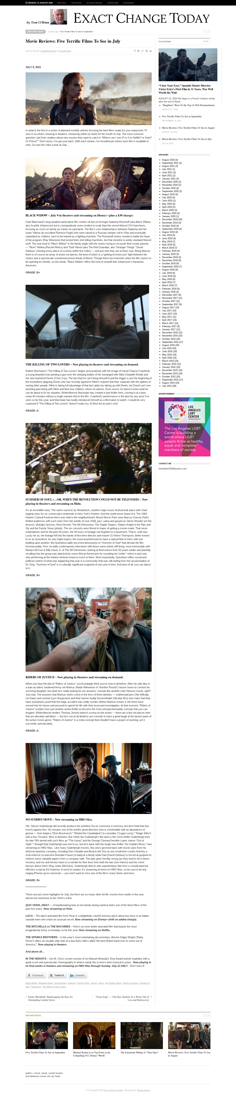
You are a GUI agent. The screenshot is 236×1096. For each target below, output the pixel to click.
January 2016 (169, 367)
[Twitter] (138, 51)
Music (101, 983)
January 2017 (169, 329)
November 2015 (170, 373)
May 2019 (167, 241)
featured (72, 983)
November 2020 (170, 185)
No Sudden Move (113, 983)
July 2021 (167, 169)
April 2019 (167, 244)
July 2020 (167, 197)
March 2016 (168, 361)
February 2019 (169, 251)
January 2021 (169, 178)
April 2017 (167, 320)
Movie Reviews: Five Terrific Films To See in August (188, 127)
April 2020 (167, 207)
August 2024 (168, 160)
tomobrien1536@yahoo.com (173, 468)
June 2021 (167, 172)
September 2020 (170, 191)
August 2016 (168, 345)
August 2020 (168, 194)
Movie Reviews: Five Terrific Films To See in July (187, 139)
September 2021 (170, 163)
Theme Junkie (143, 1090)
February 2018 (169, 288)
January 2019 (169, 254)
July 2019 (167, 235)
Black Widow (32, 983)
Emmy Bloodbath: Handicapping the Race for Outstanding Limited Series (50, 998)
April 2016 (167, 357)
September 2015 (170, 379)
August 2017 (168, 307)
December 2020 (170, 181)
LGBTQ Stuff (112, 3)
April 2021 (167, 175)
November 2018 (170, 260)
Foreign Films (83, 983)
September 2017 (170, 304)
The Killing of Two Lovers (54, 987)
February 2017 (169, 326)
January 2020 (169, 216)
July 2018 (167, 273)
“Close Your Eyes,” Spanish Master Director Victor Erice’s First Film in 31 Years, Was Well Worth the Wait (186, 89)
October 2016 (169, 339)
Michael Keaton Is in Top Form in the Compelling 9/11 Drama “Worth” (91, 1054)
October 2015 (169, 376)
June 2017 (167, 313)
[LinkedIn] (150, 51)
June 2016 (167, 351)
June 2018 (167, 276)
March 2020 (168, 210)
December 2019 (170, 219)
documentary (60, 983)
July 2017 (167, 310)
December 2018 (170, 257)
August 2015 (168, 383)
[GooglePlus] (142, 51)
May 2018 (167, 279)
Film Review (76, 3)
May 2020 (167, 204)
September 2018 (170, 266)
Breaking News (46, 983)
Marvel (94, 983)
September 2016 (170, 342)
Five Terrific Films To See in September (76, 32)
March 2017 (168, 323)
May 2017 (167, 317)
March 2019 (168, 247)
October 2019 (169, 226)
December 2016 (170, 332)
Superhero (36, 987)
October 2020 (169, 188)
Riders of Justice (130, 983)
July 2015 (167, 386)
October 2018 (169, 263)
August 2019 (168, 232)
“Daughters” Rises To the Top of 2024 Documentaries (188, 105)
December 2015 (170, 370)
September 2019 (170, 229)
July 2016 (167, 348)
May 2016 (167, 354)
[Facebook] (134, 51)
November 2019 (170, 222)
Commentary (128, 3)
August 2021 (168, 166)
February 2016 (169, 364)
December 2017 (170, 295)
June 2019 (167, 238)
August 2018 (168, 269)
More (206, 41)
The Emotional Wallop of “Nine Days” (140, 1052)
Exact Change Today (113, 1090)
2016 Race (61, 3)
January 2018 (169, 291)
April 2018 (167, 282)
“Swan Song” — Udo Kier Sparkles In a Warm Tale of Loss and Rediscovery (122, 998)
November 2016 (170, 335)
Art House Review (94, 3)
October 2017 (169, 301)
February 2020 (169, 213)
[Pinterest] (146, 51)
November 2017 (170, 298)
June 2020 (167, 200)
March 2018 (168, 285)
